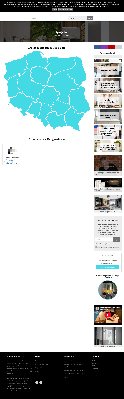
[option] (108, 67)
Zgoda (55, 9)
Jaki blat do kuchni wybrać (108, 114)
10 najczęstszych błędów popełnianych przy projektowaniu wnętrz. (108, 129)
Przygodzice (10, 160)
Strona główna (58, 35)
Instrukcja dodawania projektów (73, 370)
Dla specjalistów (68, 361)
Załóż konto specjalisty (108, 267)
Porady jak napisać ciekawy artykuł (74, 373)
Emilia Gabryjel (12, 157)
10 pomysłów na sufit (108, 67)
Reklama (66, 377)
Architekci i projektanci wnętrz (11, 163)
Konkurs (94, 361)
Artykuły (94, 366)
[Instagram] (104, 47)
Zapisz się (116, 240)
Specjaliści (95, 368)
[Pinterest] (118, 47)
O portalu (38, 361)
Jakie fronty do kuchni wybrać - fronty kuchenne (107, 83)
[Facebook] (97, 47)
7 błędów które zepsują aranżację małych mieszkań (108, 145)
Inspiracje (95, 363)
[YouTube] (111, 47)
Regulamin (38, 367)
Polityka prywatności (41, 364)
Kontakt (37, 371)
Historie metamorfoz (98, 371)
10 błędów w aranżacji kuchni (108, 98)
